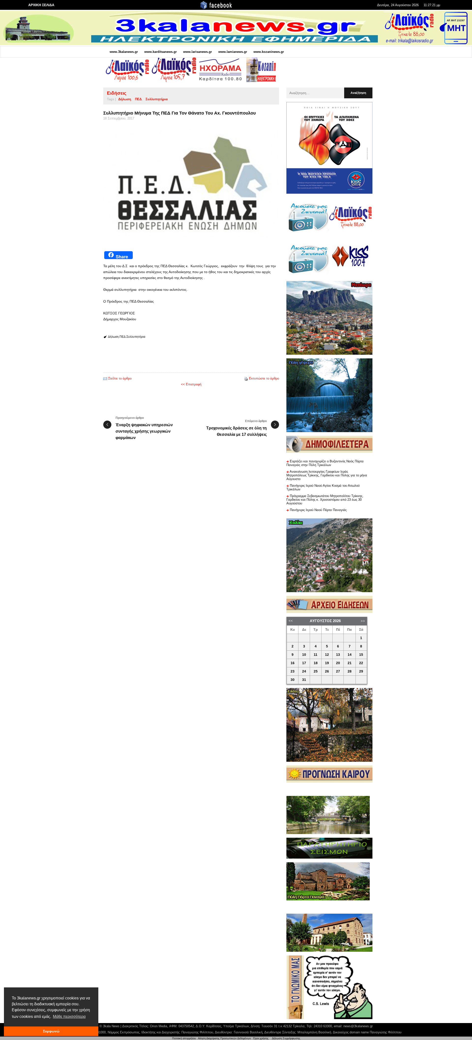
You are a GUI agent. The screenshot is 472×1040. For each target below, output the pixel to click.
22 (361, 663)
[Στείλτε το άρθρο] (105, 378)
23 (293, 671)
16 (293, 663)
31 (304, 680)
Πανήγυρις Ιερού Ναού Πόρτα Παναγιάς (318, 510)
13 (338, 655)
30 (293, 680)
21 (350, 663)
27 (338, 671)
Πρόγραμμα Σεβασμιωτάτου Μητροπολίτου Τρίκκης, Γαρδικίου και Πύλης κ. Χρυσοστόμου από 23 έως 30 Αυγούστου (324, 499)
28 (350, 671)
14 (350, 655)
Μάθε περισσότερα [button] (69, 1016)
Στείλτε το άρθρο (120, 378)
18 (316, 663)
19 (327, 663)
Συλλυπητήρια (157, 99)
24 (304, 671)
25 (316, 671)
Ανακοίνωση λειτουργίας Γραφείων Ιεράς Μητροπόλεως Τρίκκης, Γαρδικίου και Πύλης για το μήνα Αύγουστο (326, 475)
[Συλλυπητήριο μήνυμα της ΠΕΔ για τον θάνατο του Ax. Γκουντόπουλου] (191, 184)
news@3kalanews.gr (358, 1026)
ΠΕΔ (138, 99)
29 (361, 671)
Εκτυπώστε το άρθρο (264, 378)
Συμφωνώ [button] (51, 1031)
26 (327, 671)
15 (361, 655)
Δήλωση (124, 99)
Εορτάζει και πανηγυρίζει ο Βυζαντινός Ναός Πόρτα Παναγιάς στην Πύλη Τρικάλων (325, 463)
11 (315, 655)
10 (304, 655)
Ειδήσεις (116, 93)
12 (327, 655)
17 (304, 663)
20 (338, 663)
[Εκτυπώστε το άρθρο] (246, 378)
